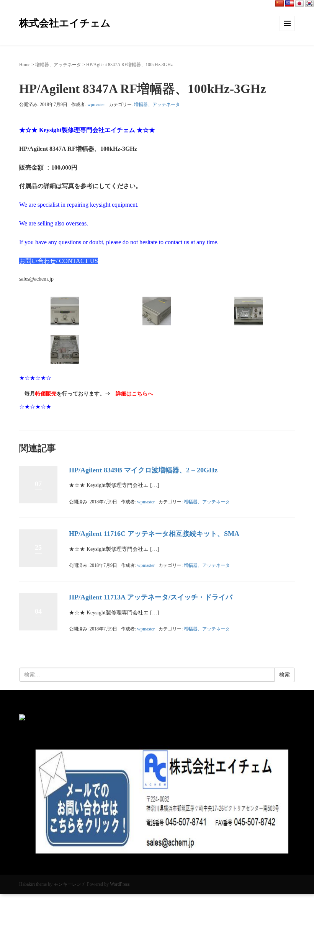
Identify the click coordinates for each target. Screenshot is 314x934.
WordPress (120, 884)
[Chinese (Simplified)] (279, 4)
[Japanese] (299, 4)
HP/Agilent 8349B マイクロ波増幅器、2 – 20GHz (143, 470)
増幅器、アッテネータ (58, 64)
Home (24, 64)
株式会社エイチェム (65, 23)
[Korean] (309, 4)
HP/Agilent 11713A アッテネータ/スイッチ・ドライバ (150, 597)
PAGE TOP (299, 899)
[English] (289, 4)
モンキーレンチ (70, 884)
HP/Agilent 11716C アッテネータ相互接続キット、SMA (154, 533)
